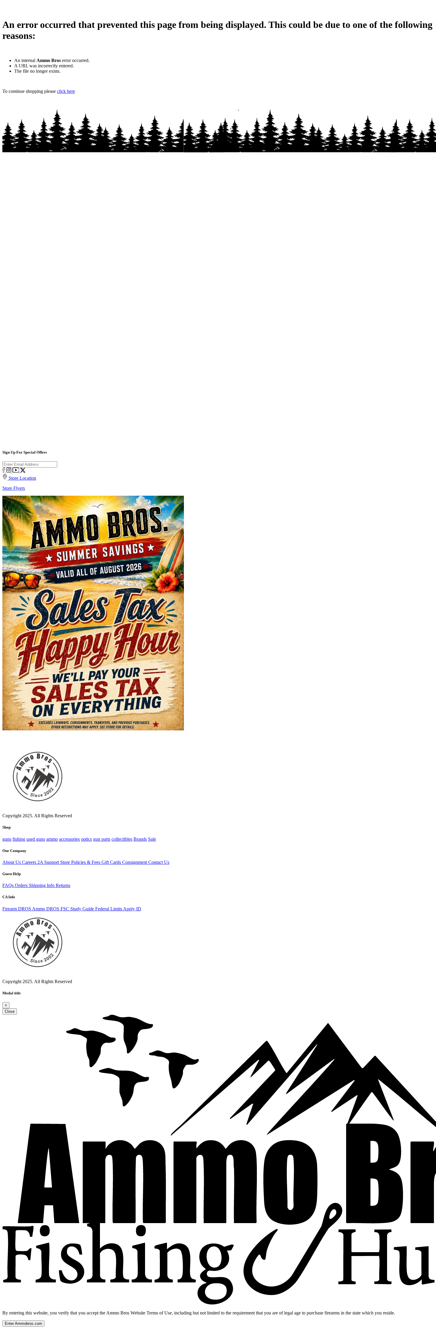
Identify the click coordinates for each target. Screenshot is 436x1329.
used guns (35, 839)
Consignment (135, 862)
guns (6, 839)
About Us (12, 862)
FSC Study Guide (78, 908)
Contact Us (158, 862)
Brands (140, 839)
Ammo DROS (46, 908)
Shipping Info (42, 885)
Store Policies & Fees (80, 862)
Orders (22, 885)
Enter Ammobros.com (23, 1323)
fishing (18, 839)
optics (86, 839)
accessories (69, 839)
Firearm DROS (17, 908)
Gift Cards (111, 862)
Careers (29, 862)
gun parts (101, 839)
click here (66, 91)
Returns (63, 885)
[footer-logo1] (36, 972)
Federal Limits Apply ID (118, 908)
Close (10, 1011)
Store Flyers (13, 488)
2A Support (48, 862)
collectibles (122, 839)
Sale (152, 839)
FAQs (8, 885)
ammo (52, 839)
